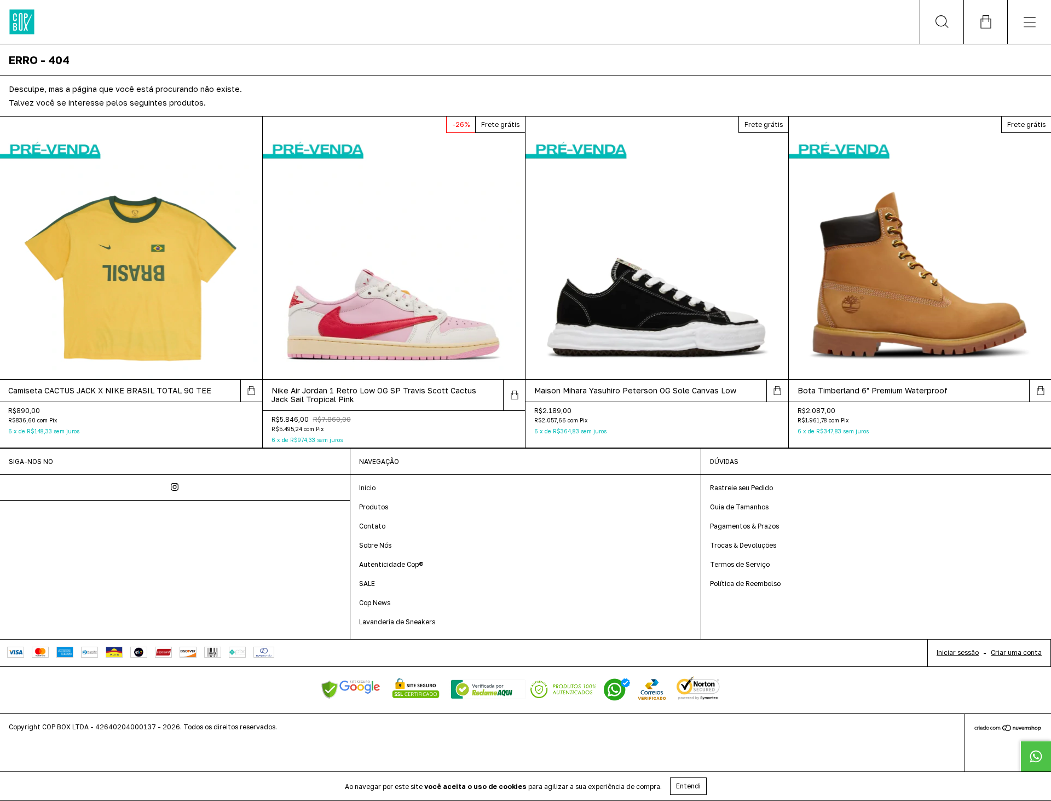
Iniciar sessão (958, 652)
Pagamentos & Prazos (744, 526)
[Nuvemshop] (1008, 729)
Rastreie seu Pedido (741, 488)
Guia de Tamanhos (739, 507)
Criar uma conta (1016, 652)
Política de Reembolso (745, 583)
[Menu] (1029, 22)
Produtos (373, 507)
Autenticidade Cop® (391, 564)
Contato (372, 526)
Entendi (688, 786)
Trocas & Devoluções (743, 545)
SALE (367, 583)
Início (367, 488)
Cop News (374, 603)
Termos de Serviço (740, 564)
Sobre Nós (375, 545)
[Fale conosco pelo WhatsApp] (1035, 756)
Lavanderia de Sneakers (397, 622)
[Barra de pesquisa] (941, 22)
